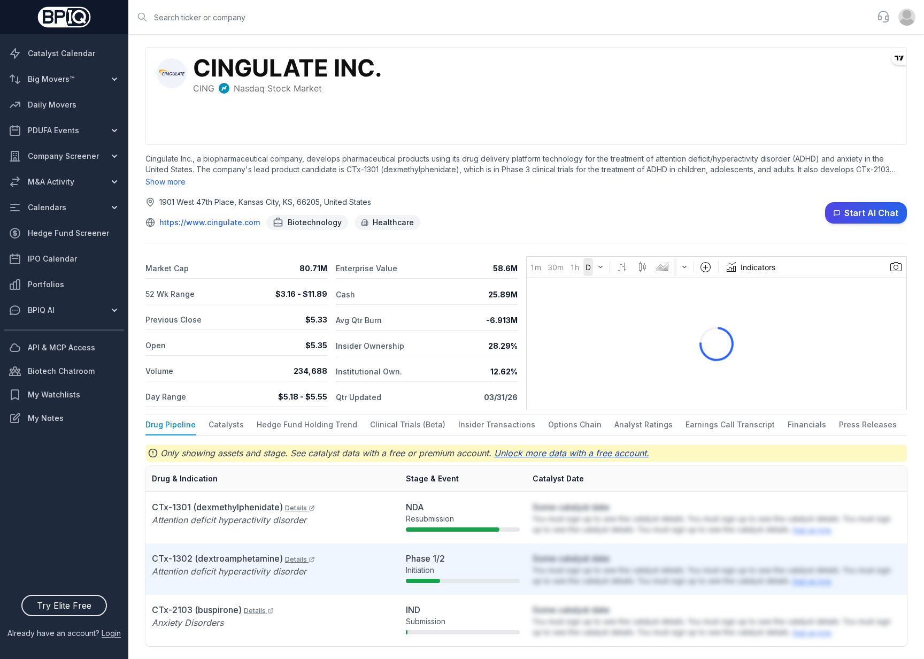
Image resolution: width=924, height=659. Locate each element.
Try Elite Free (64, 605)
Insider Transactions (496, 424)
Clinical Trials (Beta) (407, 424)
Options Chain (575, 424)
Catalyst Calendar (61, 53)
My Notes (46, 418)
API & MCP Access (61, 347)
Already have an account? (64, 633)
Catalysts (226, 424)
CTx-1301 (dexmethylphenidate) (229, 507)
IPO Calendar (52, 258)
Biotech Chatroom (61, 371)
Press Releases (868, 424)
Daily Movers (52, 104)
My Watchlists (54, 394)
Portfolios (46, 284)
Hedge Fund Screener (68, 232)
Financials (807, 424)
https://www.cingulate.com (209, 222)
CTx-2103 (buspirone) (209, 609)
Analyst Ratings (643, 424)
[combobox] (499, 17)
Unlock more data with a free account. (571, 453)
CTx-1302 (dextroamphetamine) (229, 558)
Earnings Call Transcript (730, 424)
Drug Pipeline (170, 424)
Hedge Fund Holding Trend (307, 424)
